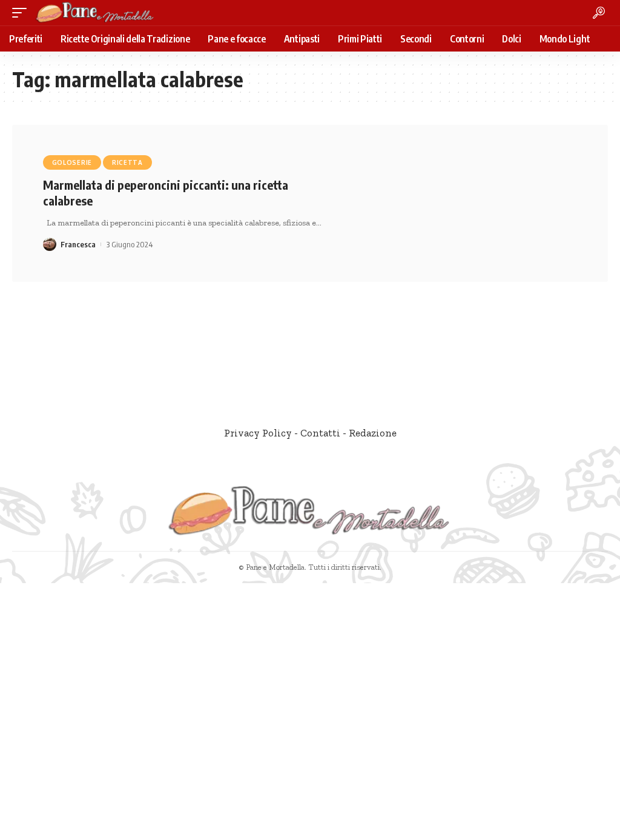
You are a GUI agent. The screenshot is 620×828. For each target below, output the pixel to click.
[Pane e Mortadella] (95, 12)
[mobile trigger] (22, 12)
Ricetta (127, 162)
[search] (599, 13)
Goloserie (72, 162)
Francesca (78, 244)
